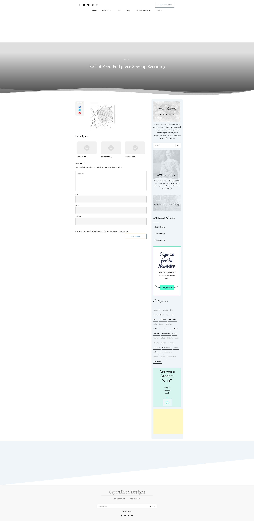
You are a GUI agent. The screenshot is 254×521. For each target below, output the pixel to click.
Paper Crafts (156, 357)
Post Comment (136, 236)
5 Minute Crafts (157, 310)
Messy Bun (171, 343)
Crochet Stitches (162, 319)
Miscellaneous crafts (166, 347)
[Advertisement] (127, 27)
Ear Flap (155, 324)
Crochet (155, 319)
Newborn (155, 352)
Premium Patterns (172, 357)
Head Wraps (170, 338)
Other (161, 352)
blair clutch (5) (111, 150)
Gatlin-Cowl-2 (86, 150)
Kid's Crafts (163, 343)
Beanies (167, 315)
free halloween (166, 329)
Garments (174, 333)
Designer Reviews (172, 319)
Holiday (176, 338)
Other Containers (168, 352)
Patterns (163, 357)
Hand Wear (156, 338)
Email (77, 205)
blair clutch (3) (135, 150)
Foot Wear (161, 324)
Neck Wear (176, 347)
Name (77, 194)
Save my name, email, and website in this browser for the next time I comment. (103, 231)
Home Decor (156, 343)
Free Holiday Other (175, 329)
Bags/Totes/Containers (158, 315)
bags (171, 310)
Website (78, 216)
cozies (173, 315)
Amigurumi (165, 310)
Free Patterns (156, 333)
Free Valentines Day (166, 333)
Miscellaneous (157, 347)
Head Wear (163, 338)
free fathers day (157, 329)
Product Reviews (157, 361)
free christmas (169, 324)
